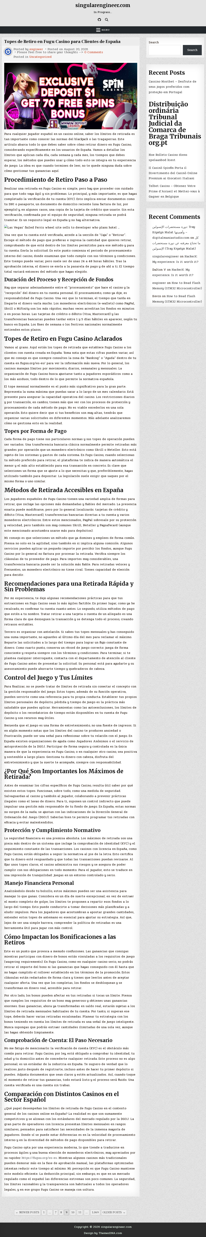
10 (72, 1212)
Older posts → (114, 1212)
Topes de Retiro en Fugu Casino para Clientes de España (62, 41)
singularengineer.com (102, 5)
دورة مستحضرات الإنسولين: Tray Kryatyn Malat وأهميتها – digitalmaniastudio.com (173, 232)
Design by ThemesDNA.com (103, 1233)
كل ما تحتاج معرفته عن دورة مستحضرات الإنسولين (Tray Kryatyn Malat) (176, 243)
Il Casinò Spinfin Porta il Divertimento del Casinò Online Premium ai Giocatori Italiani (173, 173)
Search (154, 42)
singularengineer (165, 256)
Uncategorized (40, 56)
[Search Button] (106, 19)
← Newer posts (27, 1212)
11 (79, 1212)
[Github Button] (99, 19)
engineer (36, 49)
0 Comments (93, 52)
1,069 (95, 1212)
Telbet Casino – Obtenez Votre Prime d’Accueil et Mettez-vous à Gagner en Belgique (174, 191)
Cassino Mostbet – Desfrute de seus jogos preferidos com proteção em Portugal (172, 87)
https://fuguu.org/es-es (39, 1157)
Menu (106, 30)
